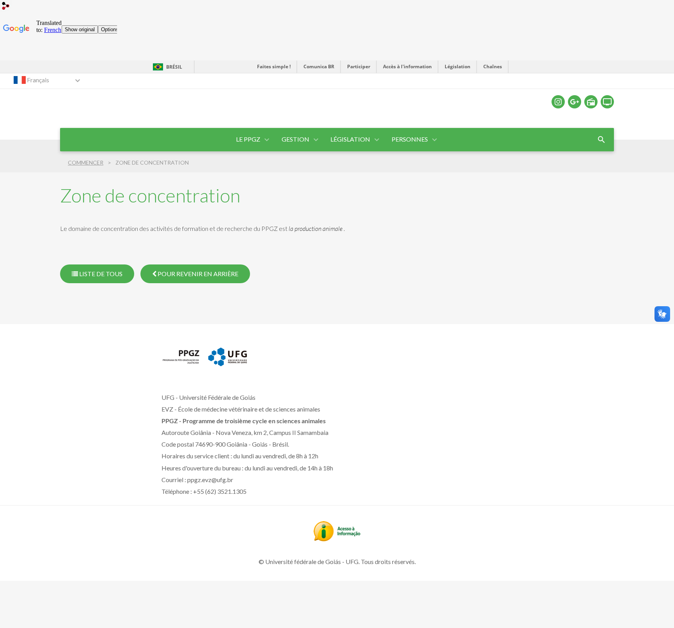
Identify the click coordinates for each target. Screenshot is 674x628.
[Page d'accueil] (180, 363)
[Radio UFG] (591, 101)
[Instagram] (558, 101)
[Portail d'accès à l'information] (337, 538)
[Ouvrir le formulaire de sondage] (601, 139)
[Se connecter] (6, 7)
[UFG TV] (607, 101)
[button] (248, 139)
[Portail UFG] (227, 363)
